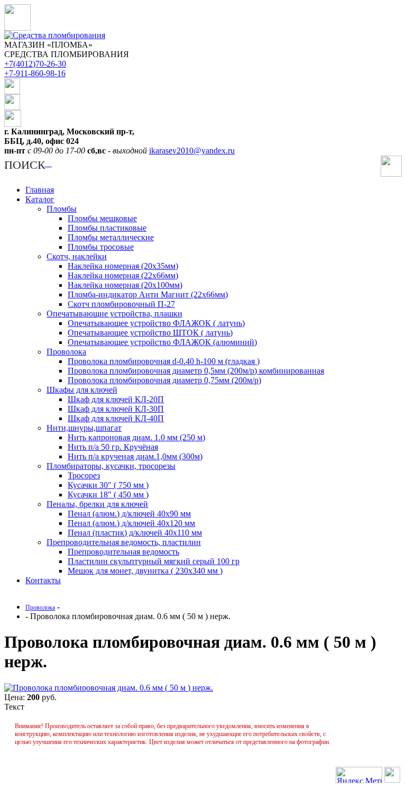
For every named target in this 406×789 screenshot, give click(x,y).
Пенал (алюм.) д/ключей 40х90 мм (129, 513)
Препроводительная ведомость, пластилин (124, 542)
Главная (39, 189)
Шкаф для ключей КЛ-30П (116, 408)
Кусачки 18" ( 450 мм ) (108, 494)
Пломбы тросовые (101, 246)
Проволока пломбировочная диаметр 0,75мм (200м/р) (164, 380)
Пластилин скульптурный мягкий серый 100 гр (153, 561)
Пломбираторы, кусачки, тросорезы (111, 465)
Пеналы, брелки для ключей (97, 504)
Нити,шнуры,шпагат (84, 427)
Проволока (66, 351)
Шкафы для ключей (82, 389)
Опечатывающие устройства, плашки (114, 313)
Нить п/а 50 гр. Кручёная (113, 446)
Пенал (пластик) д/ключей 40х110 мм (135, 532)
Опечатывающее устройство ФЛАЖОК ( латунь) (156, 323)
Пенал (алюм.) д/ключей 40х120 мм (131, 523)
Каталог (39, 199)
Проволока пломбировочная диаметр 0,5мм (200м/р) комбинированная (196, 370)
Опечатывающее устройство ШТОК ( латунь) (150, 332)
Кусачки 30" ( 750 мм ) (108, 484)
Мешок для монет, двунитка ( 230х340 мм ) (145, 570)
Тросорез (84, 475)
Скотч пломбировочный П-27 (121, 304)
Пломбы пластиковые (107, 227)
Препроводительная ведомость (123, 551)
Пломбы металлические (111, 237)
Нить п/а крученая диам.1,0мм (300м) (135, 456)
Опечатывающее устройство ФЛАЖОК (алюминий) (162, 342)
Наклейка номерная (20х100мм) (125, 284)
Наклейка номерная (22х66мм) (123, 275)
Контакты (43, 580)
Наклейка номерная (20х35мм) (123, 265)
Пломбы (62, 208)
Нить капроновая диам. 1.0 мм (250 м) (136, 437)
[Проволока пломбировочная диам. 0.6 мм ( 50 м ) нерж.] (108, 687)
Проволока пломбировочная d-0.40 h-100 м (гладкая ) (164, 361)
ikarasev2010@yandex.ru (192, 150)
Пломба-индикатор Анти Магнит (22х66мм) (148, 294)
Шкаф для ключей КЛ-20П (116, 399)
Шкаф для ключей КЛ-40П (116, 418)
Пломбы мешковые (102, 218)
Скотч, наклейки (77, 256)
